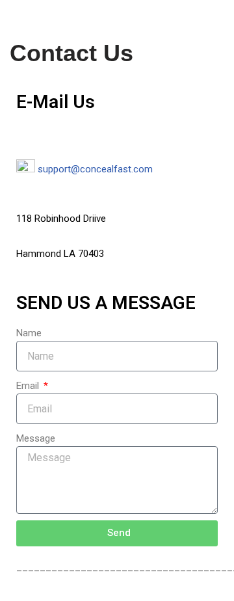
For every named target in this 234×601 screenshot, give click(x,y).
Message (35, 438)
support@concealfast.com (95, 169)
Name (29, 333)
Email (29, 386)
